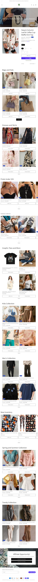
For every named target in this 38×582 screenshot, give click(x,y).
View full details (32, 63)
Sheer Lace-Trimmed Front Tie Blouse (7, 491)
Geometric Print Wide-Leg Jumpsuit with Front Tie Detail (27, 522)
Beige (23, 44)
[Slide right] (21, 207)
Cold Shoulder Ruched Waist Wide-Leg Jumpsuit (8, 542)
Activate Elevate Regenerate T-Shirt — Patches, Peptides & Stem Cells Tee (27, 268)
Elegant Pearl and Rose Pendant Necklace (24, 199)
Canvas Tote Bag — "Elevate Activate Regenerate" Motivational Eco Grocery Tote (9, 292)
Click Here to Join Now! (21, 561)
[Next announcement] (36, 1)
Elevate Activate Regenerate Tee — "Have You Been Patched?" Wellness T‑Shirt (26, 292)
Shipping (22, 38)
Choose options (27, 116)
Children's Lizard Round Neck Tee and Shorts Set (8, 347)
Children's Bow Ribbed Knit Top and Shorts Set (25, 347)
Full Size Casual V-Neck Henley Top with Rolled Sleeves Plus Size (10, 468)
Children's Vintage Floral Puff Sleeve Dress (25, 323)
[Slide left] (17, 207)
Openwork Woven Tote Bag (23, 112)
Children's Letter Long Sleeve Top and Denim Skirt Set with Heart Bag (10, 323)
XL (31, 48)
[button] (2, 5)
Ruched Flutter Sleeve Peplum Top (23, 491)
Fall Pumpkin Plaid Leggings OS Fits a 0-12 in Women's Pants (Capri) (9, 433)
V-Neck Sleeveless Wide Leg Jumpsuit (24, 542)
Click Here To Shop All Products (19, 21)
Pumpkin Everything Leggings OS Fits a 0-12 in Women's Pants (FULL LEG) (26, 433)
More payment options (28, 60)
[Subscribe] (18, 572)
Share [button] (23, 63)
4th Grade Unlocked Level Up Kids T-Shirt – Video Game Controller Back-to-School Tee (9, 268)
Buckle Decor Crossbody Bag (6, 112)
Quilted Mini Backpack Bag (23, 89)
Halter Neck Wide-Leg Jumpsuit (6, 522)
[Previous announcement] (2, 1)
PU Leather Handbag (5, 89)
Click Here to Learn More (22, 559)
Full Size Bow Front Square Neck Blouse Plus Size (26, 467)
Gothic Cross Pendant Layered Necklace (6, 199)
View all (19, 119)
